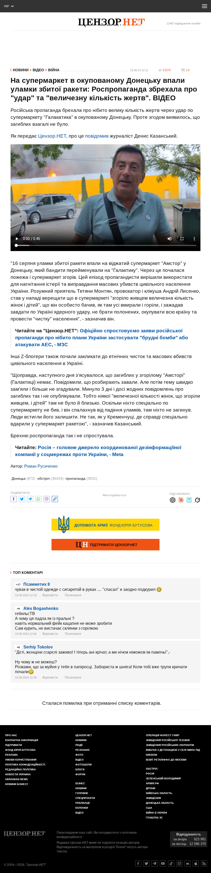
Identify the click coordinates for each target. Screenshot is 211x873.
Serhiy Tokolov (38, 647)
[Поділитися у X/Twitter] (22, 498)
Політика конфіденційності (25, 764)
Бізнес (80, 783)
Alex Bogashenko (40, 608)
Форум (80, 774)
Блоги (79, 769)
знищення (153, 798)
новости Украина (18, 774)
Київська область (159, 793)
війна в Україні (156, 812)
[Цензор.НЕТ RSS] (204, 863)
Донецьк (23, 478)
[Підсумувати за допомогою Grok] (197, 499)
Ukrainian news (16, 779)
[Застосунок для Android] (187, 863)
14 (188, 70)
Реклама (11, 754)
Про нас (11, 735)
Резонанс (82, 750)
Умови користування (20, 759)
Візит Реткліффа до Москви (166, 759)
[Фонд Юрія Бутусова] (105, 524)
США (149, 807)
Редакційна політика (20, 769)
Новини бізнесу (16, 784)
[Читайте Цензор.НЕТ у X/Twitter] (146, 863)
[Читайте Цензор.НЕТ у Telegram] (155, 863)
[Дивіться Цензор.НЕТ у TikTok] (171, 863)
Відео (38, 70)
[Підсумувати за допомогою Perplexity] (189, 499)
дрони (150, 788)
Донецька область (160, 802)
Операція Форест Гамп (162, 735)
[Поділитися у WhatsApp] (38, 498)
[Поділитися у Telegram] (30, 498)
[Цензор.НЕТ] (111, 23)
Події (79, 745)
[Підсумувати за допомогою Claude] (181, 499)
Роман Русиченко (41, 466)
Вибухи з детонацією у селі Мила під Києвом (173, 752)
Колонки (81, 807)
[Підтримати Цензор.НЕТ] (105, 545)
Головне (81, 793)
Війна (53, 70)
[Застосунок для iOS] (196, 863)
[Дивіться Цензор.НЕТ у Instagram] (179, 863)
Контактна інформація (21, 740)
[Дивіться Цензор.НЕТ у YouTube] (163, 863)
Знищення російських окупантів (170, 745)
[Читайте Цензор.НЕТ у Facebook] (138, 863)
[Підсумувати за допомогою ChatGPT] (173, 499)
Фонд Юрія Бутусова (20, 750)
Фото (79, 754)
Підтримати (13, 745)
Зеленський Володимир (163, 778)
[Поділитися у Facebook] (14, 498)
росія (150, 773)
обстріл (50, 478)
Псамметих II (36, 584)
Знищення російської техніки (168, 740)
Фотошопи (83, 764)
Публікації (82, 802)
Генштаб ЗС (154, 817)
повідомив (97, 136)
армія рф (152, 783)
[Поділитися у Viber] (46, 498)
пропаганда (81, 478)
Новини (21, 70)
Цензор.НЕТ (52, 136)
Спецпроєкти (85, 798)
